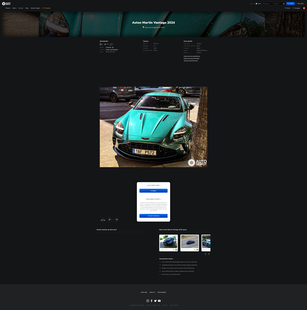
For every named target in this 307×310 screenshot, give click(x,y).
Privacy (165, 305)
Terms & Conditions (153, 305)
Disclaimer (174, 305)
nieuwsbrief (162, 292)
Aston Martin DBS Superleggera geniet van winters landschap (179, 262)
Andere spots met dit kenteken (191, 58)
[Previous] (205, 253)
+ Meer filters (300, 3)
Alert (288, 8)
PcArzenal (108, 47)
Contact (152, 292)
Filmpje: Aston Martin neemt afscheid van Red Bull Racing (178, 268)
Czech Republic (114, 49)
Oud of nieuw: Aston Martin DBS (171, 274)
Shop (27, 8)
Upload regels (35, 8)
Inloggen (297, 8)
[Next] (208, 253)
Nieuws (252, 3)
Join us (21, 8)
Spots (259, 3)
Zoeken (291, 3)
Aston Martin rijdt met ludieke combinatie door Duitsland (178, 271)
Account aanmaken (153, 216)
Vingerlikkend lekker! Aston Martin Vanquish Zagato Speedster (179, 265)
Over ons (144, 292)
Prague (108, 49)
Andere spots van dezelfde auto (192, 56)
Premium (47, 8)
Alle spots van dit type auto (191, 60)
